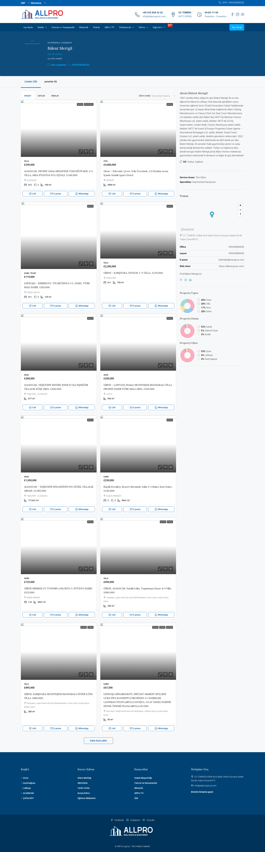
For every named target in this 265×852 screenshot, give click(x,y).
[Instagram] (186, 280)
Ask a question (58, 64)
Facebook (119, 820)
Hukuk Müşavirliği (143, 778)
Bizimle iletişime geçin (202, 792)
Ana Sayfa (28, 27)
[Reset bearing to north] (240, 214)
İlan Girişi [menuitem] (237, 27)
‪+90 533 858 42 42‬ (153, 12)
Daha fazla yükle (98, 740)
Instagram (135, 820)
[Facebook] (181, 280)
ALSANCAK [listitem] (28, 793)
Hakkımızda (125, 27)
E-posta (57, 193)
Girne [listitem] (25, 778)
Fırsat (169, 522)
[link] (59, 128)
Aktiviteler (83, 783)
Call (34, 193)
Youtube (150, 820)
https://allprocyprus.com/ (231, 266)
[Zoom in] (240, 205)
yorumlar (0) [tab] (50, 81)
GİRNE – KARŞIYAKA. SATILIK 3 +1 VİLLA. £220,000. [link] (133, 272)
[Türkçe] (170, 25)
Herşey (27, 96)
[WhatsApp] (191, 280)
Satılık (41, 96)
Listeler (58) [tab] (31, 81)
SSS (136, 798)
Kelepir (169, 627)
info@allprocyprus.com (154, 16)
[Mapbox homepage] (187, 229)
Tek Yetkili (88, 104)
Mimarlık (83, 27)
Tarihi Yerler (84, 788)
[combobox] (163, 96)
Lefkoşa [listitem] (27, 788)
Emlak (41, 27)
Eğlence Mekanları (87, 798)
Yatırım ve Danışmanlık (63, 27)
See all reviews (55, 54)
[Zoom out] (240, 209)
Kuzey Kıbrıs (84, 793)
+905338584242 (80, 64)
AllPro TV (109, 27)
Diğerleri (157, 27)
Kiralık (55, 96)
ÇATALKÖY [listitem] (28, 798)
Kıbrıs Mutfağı (84, 778)
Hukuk (96, 27)
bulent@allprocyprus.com (231, 259)
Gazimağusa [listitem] (29, 783)
